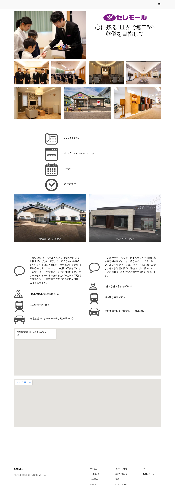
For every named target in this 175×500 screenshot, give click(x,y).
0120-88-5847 (72, 137)
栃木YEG (18, 469)
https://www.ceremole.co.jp (79, 153)
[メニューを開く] (159, 4)
